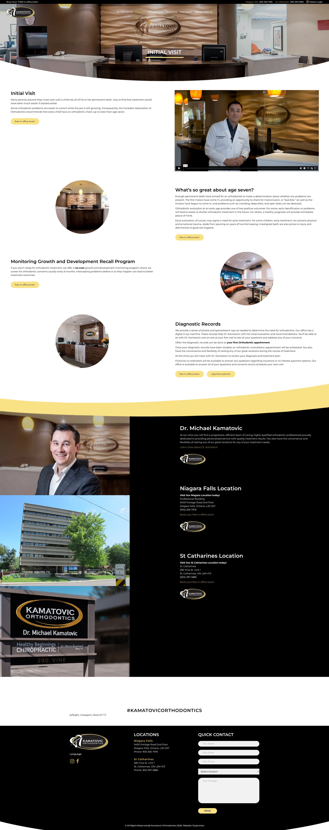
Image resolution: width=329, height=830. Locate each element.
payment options (301, 360)
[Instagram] (72, 761)
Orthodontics (155, 12)
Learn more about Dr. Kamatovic (199, 447)
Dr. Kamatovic (125, 12)
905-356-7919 (265, 2)
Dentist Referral (203, 12)
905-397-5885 (297, 2)
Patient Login (316, 2)
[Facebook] (77, 761)
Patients (140, 12)
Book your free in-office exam (197, 514)
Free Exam (186, 12)
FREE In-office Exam (28, 2)
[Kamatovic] (20, 12)
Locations (171, 12)
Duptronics (198, 825)
